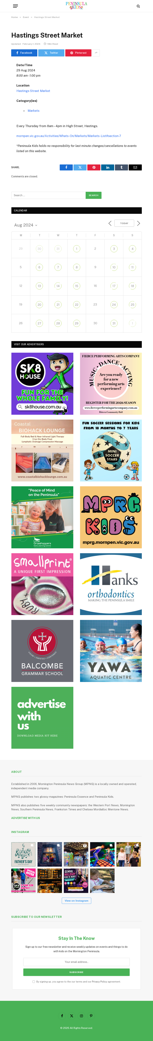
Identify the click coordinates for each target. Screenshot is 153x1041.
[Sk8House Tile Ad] (42, 384)
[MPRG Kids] (111, 517)
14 (58, 286)
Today (124, 223)
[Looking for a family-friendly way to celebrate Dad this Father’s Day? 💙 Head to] (23, 854)
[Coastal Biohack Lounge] (42, 451)
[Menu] (15, 6)
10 (114, 267)
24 (114, 305)
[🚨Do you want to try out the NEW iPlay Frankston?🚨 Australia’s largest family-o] (102, 854)
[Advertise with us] (42, 718)
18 (132, 286)
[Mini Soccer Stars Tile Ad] (111, 451)
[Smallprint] (42, 584)
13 (39, 286)
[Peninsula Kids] (77, 6)
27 (39, 323)
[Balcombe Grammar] (42, 651)
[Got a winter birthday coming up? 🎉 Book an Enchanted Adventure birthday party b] (128, 854)
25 (132, 305)
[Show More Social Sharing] (96, 52)
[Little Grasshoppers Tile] (42, 517)
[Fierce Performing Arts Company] (111, 384)
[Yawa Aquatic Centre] (111, 651)
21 (58, 305)
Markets (33, 111)
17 (114, 286)
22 (76, 305)
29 (76, 323)
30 (39, 249)
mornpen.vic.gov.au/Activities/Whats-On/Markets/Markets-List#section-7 (68, 136)
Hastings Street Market (33, 91)
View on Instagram (76, 900)
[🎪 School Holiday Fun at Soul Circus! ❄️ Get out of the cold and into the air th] (76, 880)
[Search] (138, 6)
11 (132, 267)
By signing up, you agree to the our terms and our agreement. (78, 981)
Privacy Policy (99, 981)
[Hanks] (111, 584)
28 (58, 323)
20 (39, 305)
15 (76, 286)
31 (58, 249)
